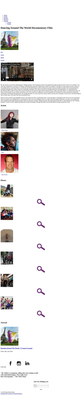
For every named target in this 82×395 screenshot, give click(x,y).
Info (2, 52)
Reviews (6, 19)
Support (6, 21)
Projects (6, 18)
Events (5, 16)
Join (41, 389)
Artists (2, 55)
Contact (9, 24)
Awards (9, 22)
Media (2, 57)
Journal (2, 60)
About (5, 15)
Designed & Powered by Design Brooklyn (11, 393)
